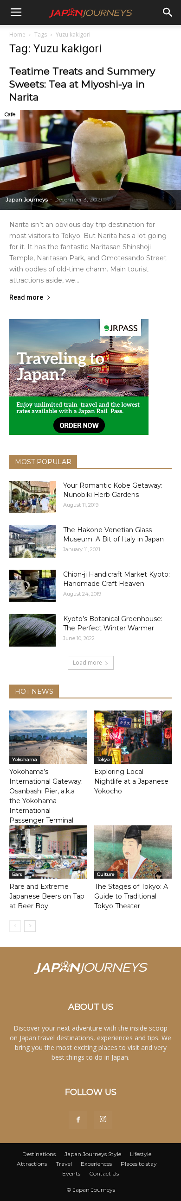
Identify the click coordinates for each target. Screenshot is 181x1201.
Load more (87, 663)
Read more (26, 297)
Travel (64, 1163)
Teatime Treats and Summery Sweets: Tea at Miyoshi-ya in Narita (82, 84)
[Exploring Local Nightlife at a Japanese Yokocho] (133, 737)
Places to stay (139, 1163)
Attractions (32, 1163)
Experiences (96, 1163)
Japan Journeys (27, 199)
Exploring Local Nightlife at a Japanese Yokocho (131, 781)
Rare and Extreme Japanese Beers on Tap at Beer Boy (46, 896)
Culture (106, 874)
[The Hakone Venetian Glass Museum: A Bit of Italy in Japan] (32, 541)
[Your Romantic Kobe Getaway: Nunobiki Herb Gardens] (32, 497)
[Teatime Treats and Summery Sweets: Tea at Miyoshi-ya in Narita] (90, 160)
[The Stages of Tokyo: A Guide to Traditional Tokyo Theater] (133, 852)
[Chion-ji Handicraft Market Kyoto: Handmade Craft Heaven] (32, 586)
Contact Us (104, 1173)
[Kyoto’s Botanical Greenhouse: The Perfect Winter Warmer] (32, 630)
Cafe (10, 114)
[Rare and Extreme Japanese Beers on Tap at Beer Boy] (48, 852)
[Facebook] (78, 1120)
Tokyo (103, 759)
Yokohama (24, 759)
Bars (17, 874)
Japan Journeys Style (93, 1154)
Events (71, 1173)
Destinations (39, 1154)
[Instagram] (103, 1120)
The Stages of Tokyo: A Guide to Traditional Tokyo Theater (131, 896)
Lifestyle (140, 1154)
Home (17, 34)
